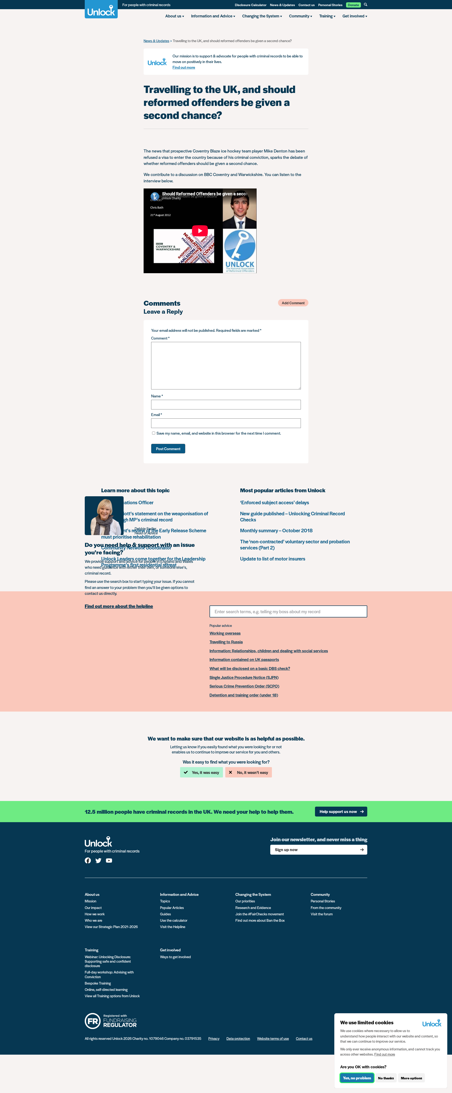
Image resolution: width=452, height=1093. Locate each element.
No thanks (386, 1078)
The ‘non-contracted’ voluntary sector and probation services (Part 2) (295, 544)
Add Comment (293, 302)
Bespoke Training (98, 983)
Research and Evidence (253, 907)
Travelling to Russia (226, 642)
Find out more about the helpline (119, 606)
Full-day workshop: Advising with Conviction (109, 974)
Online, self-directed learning (106, 989)
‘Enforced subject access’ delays (274, 502)
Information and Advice (179, 894)
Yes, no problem (357, 1078)
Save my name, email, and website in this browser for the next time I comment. (219, 433)
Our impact (93, 907)
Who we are (93, 920)
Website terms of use (273, 1038)
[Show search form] (365, 4)
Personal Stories (330, 4)
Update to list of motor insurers (272, 558)
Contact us (307, 4)
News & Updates (282, 4)
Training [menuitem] (326, 16)
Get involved (170, 950)
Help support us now (338, 811)
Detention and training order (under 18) (244, 695)
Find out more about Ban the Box (260, 920)
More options (411, 1078)
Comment (160, 338)
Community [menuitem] (299, 16)
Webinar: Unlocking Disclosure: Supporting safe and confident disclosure (108, 961)
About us (92, 894)
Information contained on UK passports (244, 659)
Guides (165, 913)
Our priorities (245, 900)
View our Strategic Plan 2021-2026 (111, 926)
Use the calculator (173, 920)
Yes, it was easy (205, 772)
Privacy (213, 1038)
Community (320, 894)
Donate (353, 4)
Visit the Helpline (172, 926)
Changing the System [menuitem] (260, 16)
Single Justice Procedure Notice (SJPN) (244, 677)
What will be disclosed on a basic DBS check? (250, 668)
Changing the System (253, 894)
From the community (326, 907)
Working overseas (225, 633)
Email (156, 414)
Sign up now (286, 849)
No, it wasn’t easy (252, 772)
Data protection (238, 1038)
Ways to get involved (175, 956)
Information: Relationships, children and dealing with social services (269, 650)
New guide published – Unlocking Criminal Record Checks (292, 516)
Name (157, 396)
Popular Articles (172, 907)
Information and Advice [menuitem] (211, 16)
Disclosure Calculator (250, 4)
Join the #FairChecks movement (259, 913)
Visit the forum (322, 913)
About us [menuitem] (173, 16)
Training (91, 950)
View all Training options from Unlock (112, 995)
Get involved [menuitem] (353, 16)
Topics (165, 900)
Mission (90, 900)
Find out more (184, 67)
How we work (95, 913)
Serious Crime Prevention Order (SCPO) (244, 686)
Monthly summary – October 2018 (276, 530)
